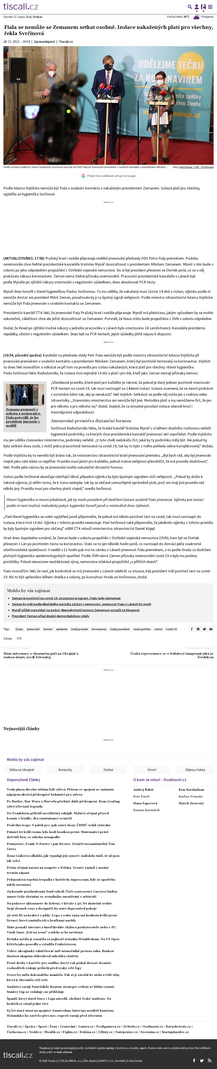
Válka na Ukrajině (21, 770)
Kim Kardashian (191, 790)
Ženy (53, 1027)
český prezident (120, 629)
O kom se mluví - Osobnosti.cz (159, 779)
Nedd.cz (35, 1032)
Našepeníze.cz (126, 1032)
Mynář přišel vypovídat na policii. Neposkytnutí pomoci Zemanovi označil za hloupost (76, 610)
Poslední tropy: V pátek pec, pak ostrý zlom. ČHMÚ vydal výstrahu (58, 825)
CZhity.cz (105, 1032)
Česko (19, 629)
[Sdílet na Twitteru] (204, 629)
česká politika (142, 629)
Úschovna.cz (16, 1032)
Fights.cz (70, 1032)
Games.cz (85, 1027)
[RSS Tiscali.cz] (209, 1061)
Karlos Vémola (190, 797)
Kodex (138, 1060)
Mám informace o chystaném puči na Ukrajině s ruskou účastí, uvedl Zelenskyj (40, 655)
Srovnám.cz (149, 1032)
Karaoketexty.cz (178, 1027)
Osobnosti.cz (152, 1027)
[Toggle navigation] (210, 7)
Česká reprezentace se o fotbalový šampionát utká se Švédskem (172, 655)
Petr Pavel (141, 797)
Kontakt (120, 1060)
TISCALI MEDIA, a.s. (71, 1060)
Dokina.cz (87, 1032)
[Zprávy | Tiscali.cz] (20, 7)
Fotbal (108, 770)
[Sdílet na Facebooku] (192, 629)
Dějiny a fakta (195, 770)
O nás (130, 1060)
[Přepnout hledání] (189, 7)
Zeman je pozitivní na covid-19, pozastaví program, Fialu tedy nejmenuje (66, 598)
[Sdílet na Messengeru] (198, 629)
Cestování (67, 1027)
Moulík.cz (52, 1032)
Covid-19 (171, 629)
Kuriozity (65, 770)
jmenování (33, 629)
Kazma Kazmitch (146, 810)
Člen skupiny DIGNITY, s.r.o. (98, 1060)
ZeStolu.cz (131, 1027)
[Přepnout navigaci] (196, 7)
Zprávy (30, 1027)
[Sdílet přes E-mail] (211, 629)
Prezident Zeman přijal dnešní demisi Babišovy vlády (50, 616)
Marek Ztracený (191, 803)
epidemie (61, 629)
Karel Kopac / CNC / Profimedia (196, 167)
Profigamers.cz (108, 1027)
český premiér (79, 629)
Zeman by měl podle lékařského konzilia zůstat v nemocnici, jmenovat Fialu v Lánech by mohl (81, 604)
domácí (47, 629)
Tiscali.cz (14, 1027)
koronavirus (99, 629)
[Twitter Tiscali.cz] (202, 1061)
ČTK (19, 638)
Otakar (37, 17)
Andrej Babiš (143, 790)
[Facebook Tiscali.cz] (194, 1061)
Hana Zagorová (145, 803)
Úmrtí (151, 770)
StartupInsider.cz (175, 1032)
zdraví (158, 629)
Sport (42, 1027)
